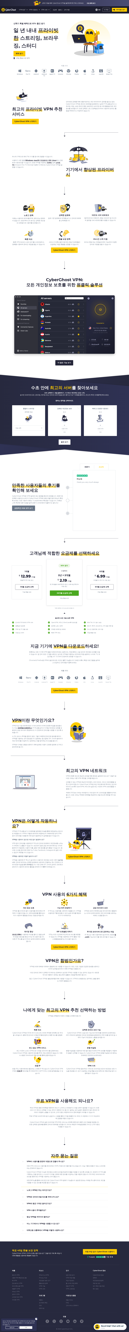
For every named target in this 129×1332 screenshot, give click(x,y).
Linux (54, 160)
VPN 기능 (42, 1286)
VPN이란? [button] (22, 10)
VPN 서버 (42, 1289)
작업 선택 (18, 428)
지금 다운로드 (70, 1280)
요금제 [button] (55, 10)
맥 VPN (14, 1280)
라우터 (49, 163)
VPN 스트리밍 (70, 1289)
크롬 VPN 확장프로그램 (19, 1278)
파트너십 (41, 1308)
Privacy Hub (43, 1278)
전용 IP (19, 1071)
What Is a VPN (44, 1275)
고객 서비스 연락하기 (72, 1305)
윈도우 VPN (16, 1275)
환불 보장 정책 (43, 1283)
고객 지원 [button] (67, 10)
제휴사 (41, 1300)
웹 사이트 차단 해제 (72, 1283)
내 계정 (106, 10)
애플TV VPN (16, 1289)
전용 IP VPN (70, 1286)
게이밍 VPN (16, 934)
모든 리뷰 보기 (70, 1275)
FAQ (67, 1303)
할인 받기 (120, 10)
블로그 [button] (60, 10)
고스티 (101, 467)
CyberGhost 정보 (98, 1275)
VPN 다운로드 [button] (33, 10)
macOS (37, 160)
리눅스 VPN (16, 1291)
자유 (40, 1305)
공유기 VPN (16, 1294)
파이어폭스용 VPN (18, 1286)
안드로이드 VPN (17, 1283)
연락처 (95, 1278)
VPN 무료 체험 (70, 1278)
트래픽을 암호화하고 (25, 728)
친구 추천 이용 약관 (99, 1286)
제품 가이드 (69, 1300)
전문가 (87, 467)
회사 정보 (95, 1289)
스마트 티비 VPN (17, 1297)
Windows (29, 160)
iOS (49, 160)
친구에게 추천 (43, 1303)
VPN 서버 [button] (44, 10)
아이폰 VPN (16, 1300)
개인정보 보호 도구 (44, 1280)
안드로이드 (44, 160)
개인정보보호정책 (98, 1280)
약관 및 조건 (96, 1283)
